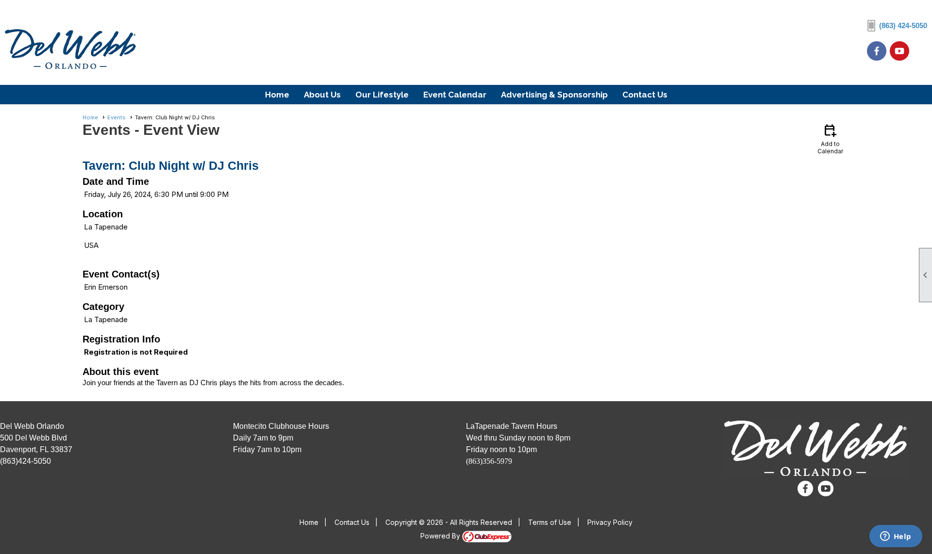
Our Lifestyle (382, 94)
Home (277, 94)
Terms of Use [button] (549, 522)
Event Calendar (454, 94)
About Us (322, 94)
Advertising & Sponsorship (554, 94)
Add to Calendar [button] (830, 138)
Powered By (441, 536)
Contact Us (644, 94)
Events (116, 117)
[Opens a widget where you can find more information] (895, 537)
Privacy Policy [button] (609, 522)
